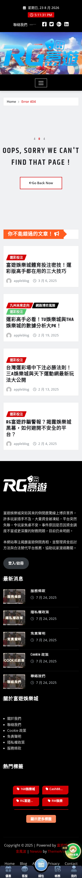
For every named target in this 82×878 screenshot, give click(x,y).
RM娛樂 (57, 801)
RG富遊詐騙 (28, 801)
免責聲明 (38, 633)
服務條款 (38, 591)
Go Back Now (42, 183)
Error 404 (28, 101)
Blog (23, 863)
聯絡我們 (38, 676)
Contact (71, 863)
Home (11, 101)
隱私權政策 (40, 612)
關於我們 (14, 718)
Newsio (36, 851)
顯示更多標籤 (41, 818)
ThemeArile (57, 851)
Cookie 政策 (40, 654)
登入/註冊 (16, 563)
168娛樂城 (28, 789)
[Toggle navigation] (41, 83)
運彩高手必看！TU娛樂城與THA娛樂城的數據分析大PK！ (40, 323)
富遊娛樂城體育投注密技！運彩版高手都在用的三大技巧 (39, 268)
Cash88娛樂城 (58, 789)
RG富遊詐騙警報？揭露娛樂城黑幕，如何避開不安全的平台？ (39, 428)
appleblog (21, 280)
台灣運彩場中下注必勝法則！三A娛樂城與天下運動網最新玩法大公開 (40, 374)
